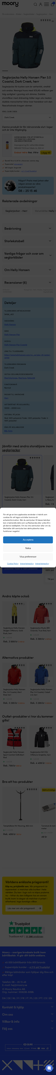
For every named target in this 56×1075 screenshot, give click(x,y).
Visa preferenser (28, 556)
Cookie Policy (13, 563)
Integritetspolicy (27, 563)
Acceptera (28, 539)
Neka (28, 548)
